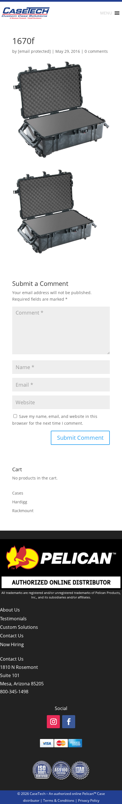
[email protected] (34, 51)
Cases (17, 493)
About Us (10, 610)
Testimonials (13, 618)
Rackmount (22, 510)
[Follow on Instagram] (53, 721)
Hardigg (19, 501)
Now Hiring (12, 644)
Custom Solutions (19, 627)
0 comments (96, 51)
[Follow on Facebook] (68, 721)
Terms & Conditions (58, 800)
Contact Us (12, 636)
